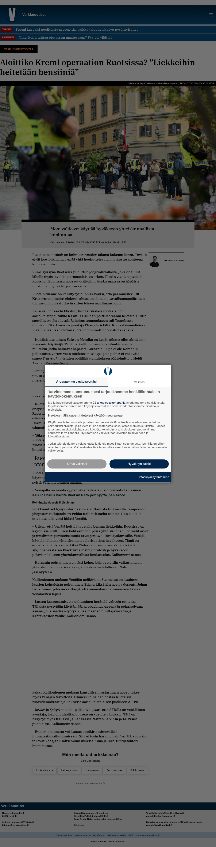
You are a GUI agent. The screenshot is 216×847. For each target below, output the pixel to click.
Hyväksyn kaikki (139, 464)
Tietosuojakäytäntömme (153, 477)
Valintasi (139, 382)
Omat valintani (77, 464)
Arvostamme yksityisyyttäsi (76, 381)
